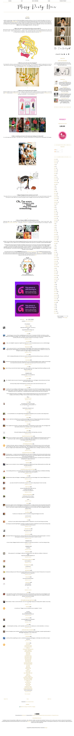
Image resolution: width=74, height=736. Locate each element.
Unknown (27, 606)
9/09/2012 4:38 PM (28, 557)
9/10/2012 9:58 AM (28, 615)
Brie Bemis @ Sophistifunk (27, 494)
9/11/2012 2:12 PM (28, 640)
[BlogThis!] (29, 319)
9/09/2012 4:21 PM (28, 538)
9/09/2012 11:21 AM (28, 473)
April (55, 209)
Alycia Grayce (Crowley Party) (27, 559)
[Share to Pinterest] (33, 319)
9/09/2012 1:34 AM (28, 385)
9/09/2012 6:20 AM (28, 415)
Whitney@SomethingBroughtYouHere (27, 600)
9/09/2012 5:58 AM (28, 409)
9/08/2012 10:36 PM (28, 331)
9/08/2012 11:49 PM (28, 376)
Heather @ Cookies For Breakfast (27, 629)
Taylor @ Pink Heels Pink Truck (27, 452)
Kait (27, 333)
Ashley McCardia (28, 528)
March (55, 168)
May (54, 166)
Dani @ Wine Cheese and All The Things (28, 469)
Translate (65, 317)
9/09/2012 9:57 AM (28, 460)
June (54, 164)
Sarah (28, 402)
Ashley (27, 481)
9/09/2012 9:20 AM (28, 450)
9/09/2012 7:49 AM (28, 428)
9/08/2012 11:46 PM (28, 370)
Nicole (27, 354)
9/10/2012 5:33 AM (28, 597)
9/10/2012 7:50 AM (28, 604)
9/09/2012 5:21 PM (28, 562)
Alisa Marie (28, 636)
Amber (27, 417)
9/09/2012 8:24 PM (28, 580)
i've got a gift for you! (64, 98)
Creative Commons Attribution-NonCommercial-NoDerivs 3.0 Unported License (45, 715)
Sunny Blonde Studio (28, 398)
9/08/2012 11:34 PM (28, 364)
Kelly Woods (24, 715)
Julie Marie (28, 462)
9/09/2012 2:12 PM (28, 509)
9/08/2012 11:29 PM (28, 352)
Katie (28, 412)
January (55, 159)
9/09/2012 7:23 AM (28, 421)
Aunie (28, 624)
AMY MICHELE (27, 570)
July (54, 186)
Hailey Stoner (27, 551)
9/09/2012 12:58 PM (28, 492)
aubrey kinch (27, 582)
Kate (27, 424)
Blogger (46, 727)
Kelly (27, 592)
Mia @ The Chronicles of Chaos (27, 436)
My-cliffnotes (27, 512)
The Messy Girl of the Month (31, 251)
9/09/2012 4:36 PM (28, 549)
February (55, 193)
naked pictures (64, 87)
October (55, 162)
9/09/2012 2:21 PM (28, 517)
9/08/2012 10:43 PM (28, 339)
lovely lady (40, 252)
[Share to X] (30, 319)
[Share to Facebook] (32, 319)
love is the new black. (62, 60)
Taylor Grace (27, 486)
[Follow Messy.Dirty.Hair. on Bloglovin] (62, 120)
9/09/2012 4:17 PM (28, 531)
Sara (27, 387)
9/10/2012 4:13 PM (28, 627)
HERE (36, 94)
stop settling (65, 81)
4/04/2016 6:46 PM (28, 691)
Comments (57, 151)
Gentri (27, 378)
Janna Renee (27, 360)
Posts (56, 149)
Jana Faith (27, 341)
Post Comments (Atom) (30, 701)
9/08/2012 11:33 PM (28, 357)
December (55, 196)
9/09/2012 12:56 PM (28, 484)
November (55, 161)
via (27, 87)
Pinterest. (29, 721)
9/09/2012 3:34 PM (28, 526)
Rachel (27, 503)
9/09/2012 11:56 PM (28, 590)
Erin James (28, 617)
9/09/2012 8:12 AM (28, 433)
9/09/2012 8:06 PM (28, 574)
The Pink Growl (27, 534)
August (55, 173)
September (56, 182)
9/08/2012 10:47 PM (28, 344)
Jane (27, 366)
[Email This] (28, 319)
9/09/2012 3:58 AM (28, 399)
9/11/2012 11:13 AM (28, 634)
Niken (28, 430)
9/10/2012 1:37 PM (28, 622)
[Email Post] (26, 319)
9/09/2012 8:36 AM (28, 441)
